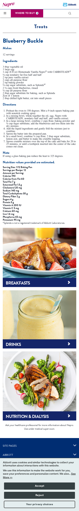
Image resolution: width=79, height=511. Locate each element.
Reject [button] (39, 495)
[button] (71, 13)
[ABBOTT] (74, 454)
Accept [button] (39, 486)
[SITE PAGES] (74, 445)
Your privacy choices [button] (39, 504)
